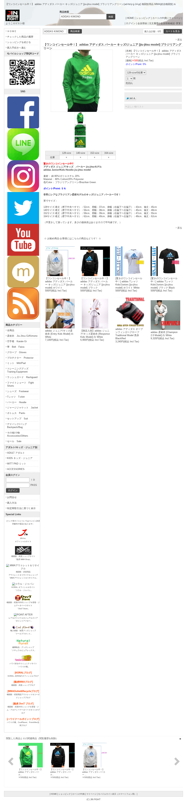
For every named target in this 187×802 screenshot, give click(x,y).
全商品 (10, 330)
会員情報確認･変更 (171, 23)
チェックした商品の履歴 (20, 36)
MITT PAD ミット (16, 463)
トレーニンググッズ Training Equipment (19, 370)
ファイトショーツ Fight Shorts (20, 384)
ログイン (131, 23)
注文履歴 (154, 23)
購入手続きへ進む (16, 47)
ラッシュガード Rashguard (22, 377)
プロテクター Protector (20, 357)
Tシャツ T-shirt (16, 396)
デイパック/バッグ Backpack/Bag (18, 426)
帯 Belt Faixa (15, 346)
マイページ (175, 18)
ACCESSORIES (15, 469)
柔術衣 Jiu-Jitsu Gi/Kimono (22, 335)
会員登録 (142, 23)
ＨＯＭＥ (12, 31)
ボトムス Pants (16, 413)
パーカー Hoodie (16, 402)
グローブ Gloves (16, 352)
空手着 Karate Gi (17, 341)
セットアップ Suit (17, 418)
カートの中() (159, 18)
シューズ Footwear (18, 391)
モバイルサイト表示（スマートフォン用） (117, 794)
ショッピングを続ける (19, 42)
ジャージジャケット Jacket (22, 407)
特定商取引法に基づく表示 (21, 508)
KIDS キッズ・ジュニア (20, 458)
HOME (130, 18)
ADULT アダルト (16, 452)
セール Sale (14, 441)
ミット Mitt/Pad (16, 363)
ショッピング (143, 18)
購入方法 (12, 502)
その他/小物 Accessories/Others (17, 434)
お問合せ (12, 497)
